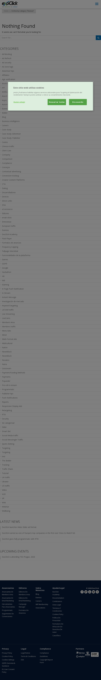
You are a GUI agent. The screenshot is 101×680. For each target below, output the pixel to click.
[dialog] (50, 96)
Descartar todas (57, 102)
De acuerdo (77, 102)
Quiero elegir (19, 102)
